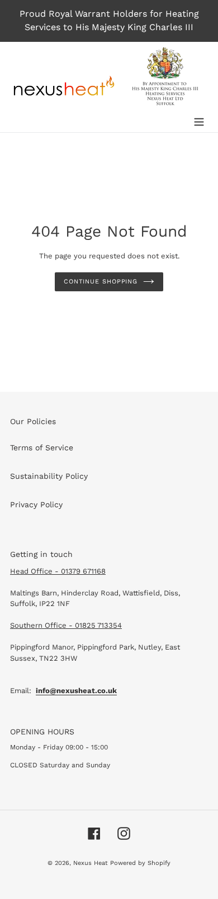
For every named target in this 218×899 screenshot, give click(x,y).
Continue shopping (101, 281)
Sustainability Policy (49, 476)
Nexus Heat (91, 863)
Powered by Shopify (140, 863)
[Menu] (199, 120)
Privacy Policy (36, 504)
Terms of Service (41, 447)
